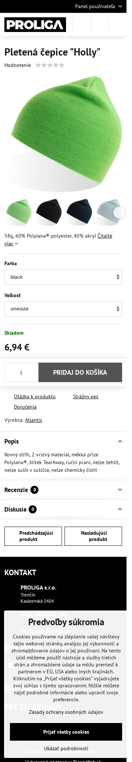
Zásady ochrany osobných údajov (66, 712)
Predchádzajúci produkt (36, 536)
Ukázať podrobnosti (66, 748)
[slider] (50, 65)
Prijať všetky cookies (66, 732)
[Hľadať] (82, 24)
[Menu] (117, 24)
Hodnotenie (17, 65)
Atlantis (33, 420)
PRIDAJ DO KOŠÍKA (80, 372)
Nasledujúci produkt (94, 536)
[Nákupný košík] (100, 24)
